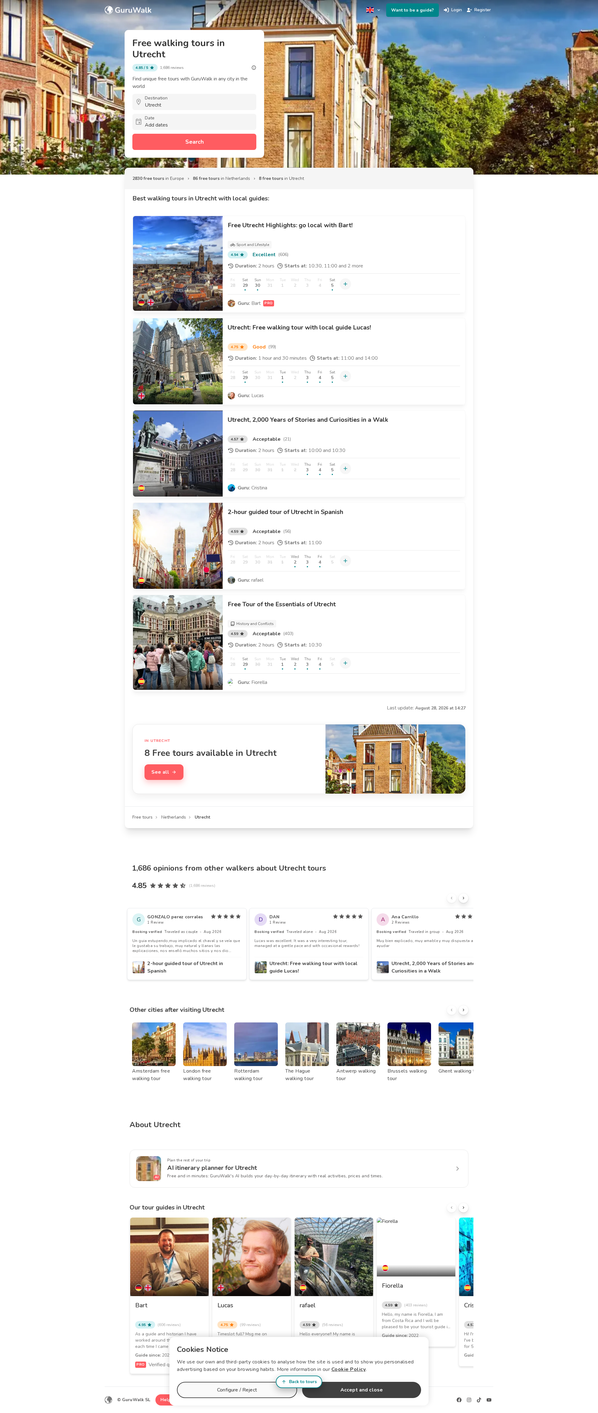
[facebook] (459, 1400)
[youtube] (489, 1400)
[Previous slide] (452, 898)
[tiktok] (479, 1400)
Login (456, 10)
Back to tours (303, 1382)
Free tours (142, 817)
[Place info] (253, 67)
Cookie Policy (348, 1369)
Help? (166, 1400)
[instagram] (469, 1400)
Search (194, 142)
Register (482, 10)
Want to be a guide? (412, 10)
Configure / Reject (237, 1390)
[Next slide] (463, 898)
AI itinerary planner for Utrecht (212, 1168)
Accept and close (361, 1390)
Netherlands (173, 817)
